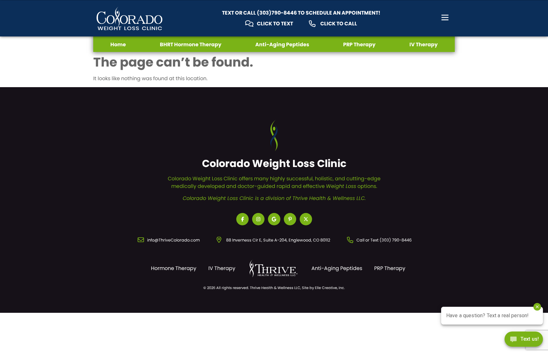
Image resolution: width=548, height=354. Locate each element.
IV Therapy (423, 44)
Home (118, 44)
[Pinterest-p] (290, 219)
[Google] (274, 219)
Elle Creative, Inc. (330, 287)
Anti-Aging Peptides (282, 44)
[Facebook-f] (242, 219)
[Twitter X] (306, 219)
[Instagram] (258, 219)
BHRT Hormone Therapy (190, 44)
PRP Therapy (359, 44)
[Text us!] (523, 341)
